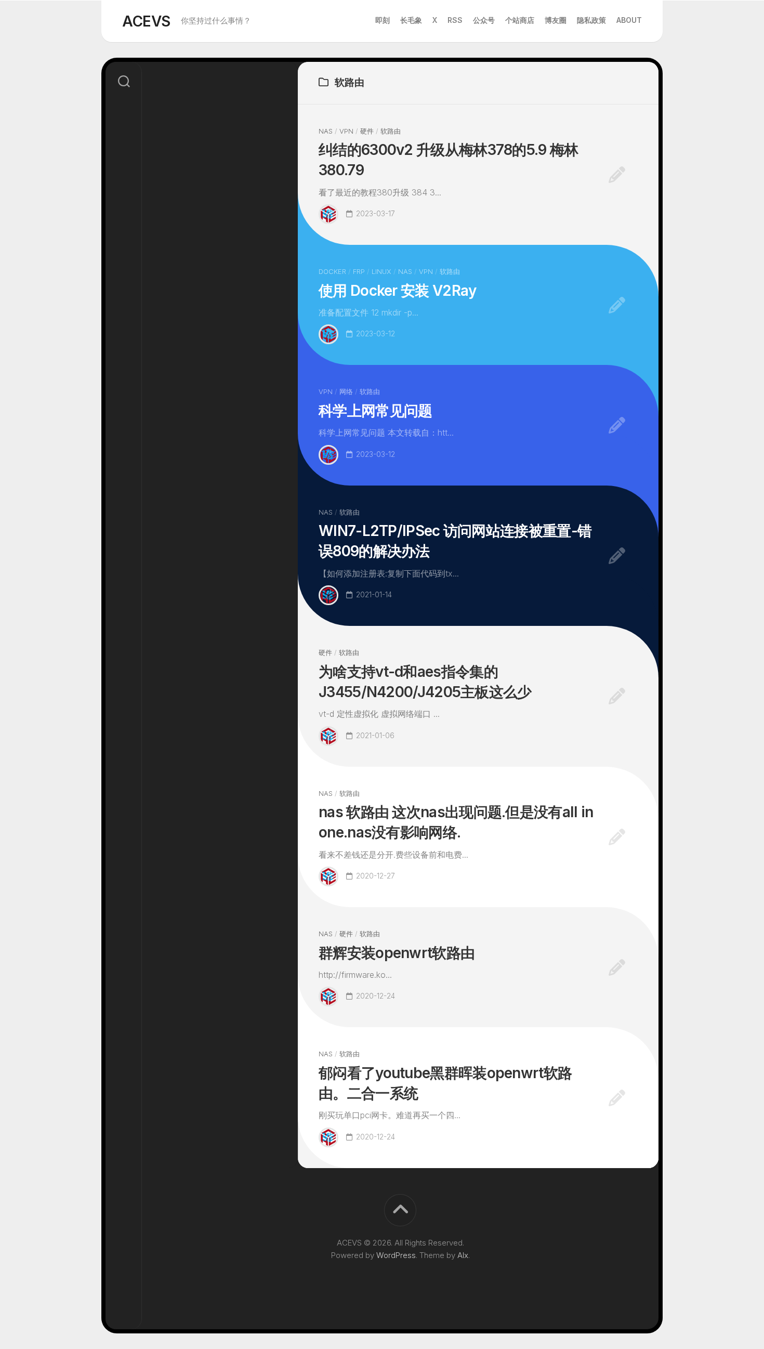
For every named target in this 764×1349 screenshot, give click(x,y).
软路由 (390, 131)
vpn (346, 131)
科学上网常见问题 (375, 411)
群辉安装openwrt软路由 (397, 953)
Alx (462, 1255)
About (629, 20)
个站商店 (519, 20)
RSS (455, 20)
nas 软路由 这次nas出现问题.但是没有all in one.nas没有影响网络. (456, 822)
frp (359, 271)
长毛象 (411, 20)
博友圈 (556, 20)
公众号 (484, 20)
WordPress (396, 1255)
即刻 (382, 20)
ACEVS (146, 21)
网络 (346, 391)
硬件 (367, 131)
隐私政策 (591, 20)
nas (326, 131)
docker (332, 271)
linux (381, 271)
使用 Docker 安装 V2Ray (397, 290)
